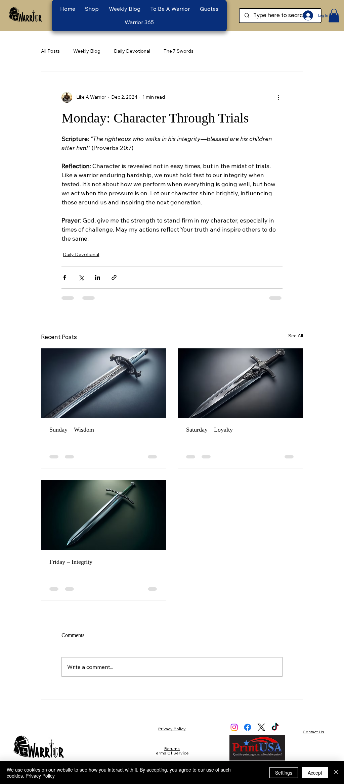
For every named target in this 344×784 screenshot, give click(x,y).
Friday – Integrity (70, 561)
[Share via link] (114, 277)
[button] (170, 8)
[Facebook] (247, 727)
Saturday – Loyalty (209, 429)
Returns (172, 748)
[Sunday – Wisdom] (103, 383)
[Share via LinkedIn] (97, 277)
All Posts (50, 51)
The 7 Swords (179, 51)
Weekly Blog (86, 51)
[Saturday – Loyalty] (240, 383)
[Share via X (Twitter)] (81, 277)
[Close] (336, 773)
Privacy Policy (172, 728)
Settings (283, 772)
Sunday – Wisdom (71, 429)
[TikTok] (275, 727)
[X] (261, 727)
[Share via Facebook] (64, 277)
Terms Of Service (171, 752)
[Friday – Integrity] (103, 515)
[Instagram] (234, 727)
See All (295, 336)
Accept (315, 772)
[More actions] (278, 97)
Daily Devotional (132, 51)
